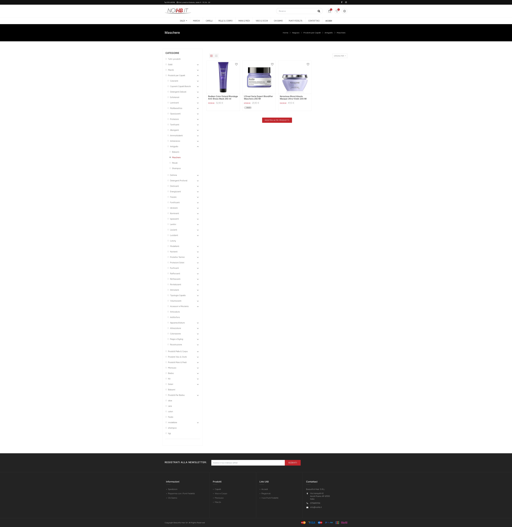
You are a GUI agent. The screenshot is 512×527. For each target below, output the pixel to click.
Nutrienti (173, 252)
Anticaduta (175, 312)
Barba (171, 373)
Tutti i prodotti (174, 59)
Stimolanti (174, 290)
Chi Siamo (172, 498)
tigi (169, 433)
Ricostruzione (176, 344)
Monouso (172, 368)
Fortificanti (175, 202)
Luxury (173, 241)
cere (170, 406)
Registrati (266, 493)
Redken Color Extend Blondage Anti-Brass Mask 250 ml (223, 97)
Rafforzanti (175, 273)
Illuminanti (174, 213)
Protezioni (174, 119)
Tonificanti (174, 124)
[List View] (216, 56)
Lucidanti (174, 235)
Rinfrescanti (175, 279)
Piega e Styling (176, 339)
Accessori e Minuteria (179, 306)
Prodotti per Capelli (312, 32)
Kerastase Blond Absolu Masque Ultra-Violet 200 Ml (293, 97)
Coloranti (174, 81)
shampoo (172, 428)
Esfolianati (174, 97)
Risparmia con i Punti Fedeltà (181, 493)
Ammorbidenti (176, 135)
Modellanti (174, 246)
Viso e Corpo (221, 493)
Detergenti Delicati (178, 92)
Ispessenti (174, 219)
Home (285, 32)
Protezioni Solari (177, 262)
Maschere (341, 32)
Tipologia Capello (178, 295)
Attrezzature (175, 328)
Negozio (295, 32)
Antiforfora (175, 317)
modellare (172, 422)
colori (170, 411)
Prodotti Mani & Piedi (177, 362)
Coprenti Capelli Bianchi (180, 86)
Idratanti (174, 208)
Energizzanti (175, 191)
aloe (170, 400)
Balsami (175, 152)
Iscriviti (292, 463)
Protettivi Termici (177, 257)
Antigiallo (329, 32)
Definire (173, 175)
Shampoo (176, 168)
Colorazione (175, 333)
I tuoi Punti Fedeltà (269, 498)
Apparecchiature (177, 323)
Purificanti (174, 268)
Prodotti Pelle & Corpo (178, 351)
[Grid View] (211, 56)
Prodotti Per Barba (176, 395)
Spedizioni (172, 489)
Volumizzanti (175, 301)
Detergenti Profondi (178, 180)
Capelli (218, 489)
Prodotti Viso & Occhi (177, 357)
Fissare (173, 197)
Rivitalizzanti (175, 284)
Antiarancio (175, 141)
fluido (170, 417)
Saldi (170, 64)
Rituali (174, 163)
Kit (169, 379)
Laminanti (174, 103)
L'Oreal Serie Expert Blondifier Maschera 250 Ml (258, 97)
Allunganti (174, 130)
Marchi (171, 70)
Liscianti (173, 230)
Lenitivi (173, 224)
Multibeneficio (176, 108)
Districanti (174, 186)
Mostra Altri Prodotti (277, 120)
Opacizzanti (175, 114)
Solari (170, 384)
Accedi (264, 489)
